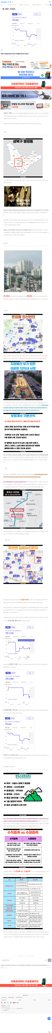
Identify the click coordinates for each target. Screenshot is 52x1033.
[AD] (25, 306)
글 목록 (20, 955)
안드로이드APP (3, 1000)
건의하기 (49, 1000)
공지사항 (19, 1000)
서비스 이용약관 (3, 997)
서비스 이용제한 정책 (19, 997)
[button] (22, 989)
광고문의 (34, 1000)
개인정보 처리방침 (11, 997)
